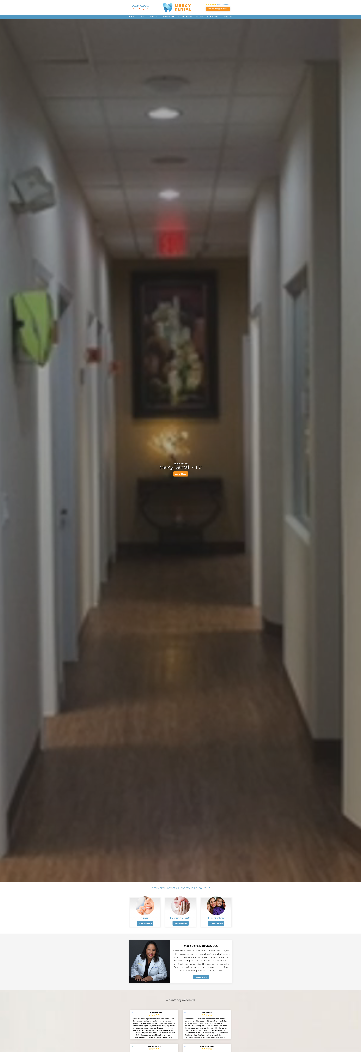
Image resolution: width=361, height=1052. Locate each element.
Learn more (144, 923)
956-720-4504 (140, 6)
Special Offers (185, 17)
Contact (228, 17)
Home (131, 17)
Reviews (199, 17)
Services (153, 17)
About (141, 17)
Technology (168, 17)
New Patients (213, 17)
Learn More (180, 474)
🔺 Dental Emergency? (139, 9)
